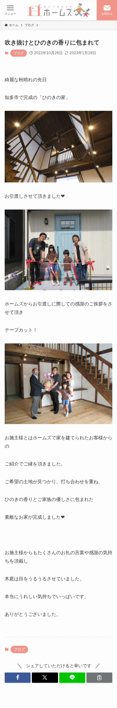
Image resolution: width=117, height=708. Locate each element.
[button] (18, 678)
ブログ (18, 53)
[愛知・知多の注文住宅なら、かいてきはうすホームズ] (58, 10)
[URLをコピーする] (99, 678)
